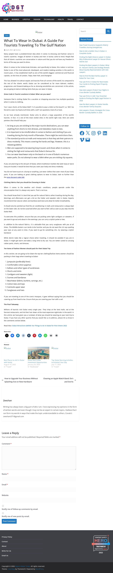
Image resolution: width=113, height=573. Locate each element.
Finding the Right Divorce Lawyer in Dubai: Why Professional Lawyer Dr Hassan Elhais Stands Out (95, 59)
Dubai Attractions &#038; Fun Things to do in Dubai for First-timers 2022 (39, 326)
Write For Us (6, 551)
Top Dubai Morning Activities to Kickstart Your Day (62, 361)
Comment (6, 444)
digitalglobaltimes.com (100, 544)
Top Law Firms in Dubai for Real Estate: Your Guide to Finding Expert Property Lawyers (93, 84)
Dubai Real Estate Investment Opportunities (37, 361)
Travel (70, 19)
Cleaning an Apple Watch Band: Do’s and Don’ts (58, 380)
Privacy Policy (7, 537)
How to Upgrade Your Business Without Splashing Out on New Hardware (21, 380)
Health (61, 19)
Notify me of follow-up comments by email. (20, 509)
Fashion (37, 19)
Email (5, 484)
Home (6, 19)
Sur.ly (105, 549)
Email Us (5, 555)
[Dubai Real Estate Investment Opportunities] (38, 353)
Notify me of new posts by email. (15, 516)
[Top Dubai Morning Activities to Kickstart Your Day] (62, 353)
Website (5, 495)
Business (15, 19)
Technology (49, 19)
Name (5, 474)
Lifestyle (26, 19)
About (4, 546)
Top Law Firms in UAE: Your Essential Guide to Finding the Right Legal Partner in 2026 (95, 98)
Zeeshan (18, 50)
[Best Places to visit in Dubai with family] (15, 353)
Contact (80, 19)
